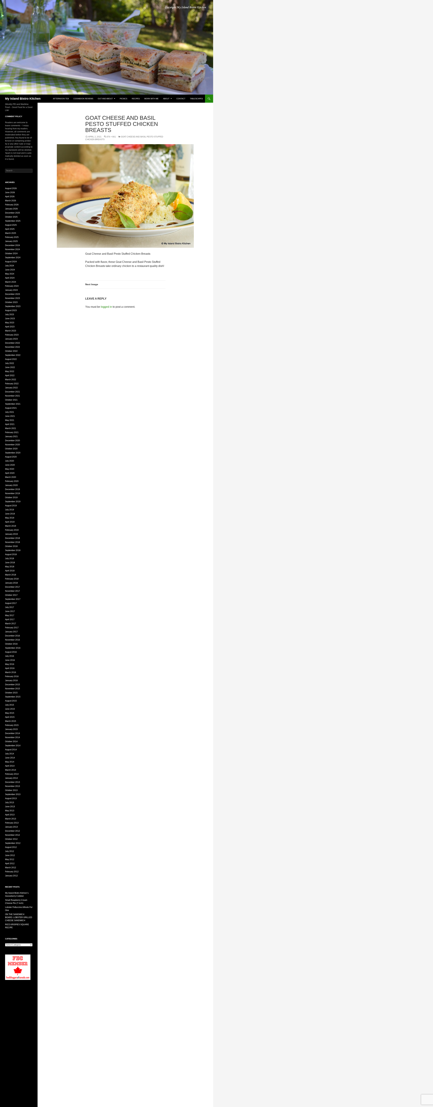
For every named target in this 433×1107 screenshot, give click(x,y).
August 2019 (11, 505)
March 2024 (10, 282)
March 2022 (10, 379)
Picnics (123, 99)
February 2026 (12, 205)
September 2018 (12, 550)
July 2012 (9, 851)
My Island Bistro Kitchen (23, 98)
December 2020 (12, 440)
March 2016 (10, 672)
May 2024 (9, 274)
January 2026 (11, 209)
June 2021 (10, 416)
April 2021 (10, 424)
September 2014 (12, 745)
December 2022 (12, 343)
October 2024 (11, 253)
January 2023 (11, 339)
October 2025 (11, 217)
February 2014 (12, 774)
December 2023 (12, 294)
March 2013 (10, 819)
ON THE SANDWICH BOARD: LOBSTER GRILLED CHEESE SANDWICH (18, 917)
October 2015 (11, 693)
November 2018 (12, 542)
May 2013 (9, 810)
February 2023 (12, 335)
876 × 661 (111, 137)
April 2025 (10, 229)
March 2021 (10, 428)
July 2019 (9, 510)
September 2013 (12, 794)
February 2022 (12, 383)
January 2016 (11, 680)
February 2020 (12, 481)
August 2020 (11, 457)
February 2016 (12, 676)
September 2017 (12, 599)
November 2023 (12, 298)
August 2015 (11, 701)
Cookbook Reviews (83, 99)
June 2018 (10, 562)
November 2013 (12, 786)
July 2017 (9, 607)
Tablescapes (196, 99)
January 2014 (11, 778)
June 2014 (10, 758)
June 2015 (10, 709)
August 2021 (11, 408)
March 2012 (10, 867)
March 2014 (10, 770)
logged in (106, 306)
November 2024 (12, 249)
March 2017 (10, 623)
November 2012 (12, 835)
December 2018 (12, 538)
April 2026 (10, 196)
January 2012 (11, 876)
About (166, 99)
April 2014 (10, 766)
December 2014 (12, 733)
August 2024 (11, 261)
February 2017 (12, 627)
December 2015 (12, 684)
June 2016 (10, 660)
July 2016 (9, 656)
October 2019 (11, 497)
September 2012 (12, 843)
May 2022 (9, 371)
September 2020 (12, 453)
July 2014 (9, 754)
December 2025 (12, 213)
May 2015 (9, 713)
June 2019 (10, 514)
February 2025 (12, 237)
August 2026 (11, 188)
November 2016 (12, 640)
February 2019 (12, 530)
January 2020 (11, 485)
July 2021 (9, 412)
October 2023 (11, 302)
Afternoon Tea (61, 99)
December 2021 (12, 392)
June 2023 (10, 318)
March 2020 (10, 477)
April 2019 (10, 522)
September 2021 (12, 404)
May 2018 (9, 566)
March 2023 (10, 331)
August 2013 (11, 798)
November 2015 (12, 688)
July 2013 (9, 802)
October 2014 (11, 741)
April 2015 (10, 717)
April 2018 (10, 571)
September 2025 (12, 221)
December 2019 (12, 489)
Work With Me (151, 99)
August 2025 (11, 225)
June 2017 (10, 611)
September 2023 (12, 306)
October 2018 (11, 546)
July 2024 (9, 266)
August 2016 (11, 652)
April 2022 (10, 375)
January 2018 (11, 583)
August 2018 (11, 554)
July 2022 (9, 363)
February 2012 (12, 871)
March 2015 (10, 721)
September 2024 (12, 257)
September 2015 (12, 697)
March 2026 (10, 200)
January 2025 (11, 241)
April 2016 (10, 668)
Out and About (105, 99)
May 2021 (9, 420)
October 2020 (11, 449)
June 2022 (10, 367)
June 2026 (10, 192)
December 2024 (12, 245)
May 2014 (9, 762)
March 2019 (10, 526)
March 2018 (10, 575)
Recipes (136, 99)
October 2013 (11, 790)
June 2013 (10, 806)
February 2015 (12, 725)
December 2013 (12, 782)
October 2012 (11, 839)
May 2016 (9, 664)
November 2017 (12, 591)
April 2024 (10, 278)
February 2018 (12, 579)
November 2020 (12, 444)
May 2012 (9, 859)
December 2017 (12, 587)
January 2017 (11, 632)
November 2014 (12, 737)
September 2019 (12, 501)
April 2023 (10, 327)
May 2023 (9, 322)
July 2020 (9, 461)
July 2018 (9, 558)
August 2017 (11, 603)
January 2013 (11, 827)
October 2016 (11, 644)
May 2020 (9, 469)
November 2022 (12, 347)
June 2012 (10, 855)
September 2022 (12, 355)
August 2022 (11, 359)
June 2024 (10, 270)
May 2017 (9, 615)
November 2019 (12, 493)
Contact (180, 99)
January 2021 (11, 436)
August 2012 (11, 847)
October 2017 (11, 595)
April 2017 (10, 619)
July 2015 (9, 705)
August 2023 (11, 310)
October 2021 (11, 400)
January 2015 (11, 729)
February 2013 (12, 823)
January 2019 (11, 534)
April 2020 (10, 473)
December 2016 (12, 636)
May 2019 (9, 518)
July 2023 (9, 314)
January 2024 (11, 290)
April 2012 (10, 863)
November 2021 (12, 396)
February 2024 (12, 286)
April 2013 (10, 815)
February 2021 (12, 432)
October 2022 (11, 351)
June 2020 (10, 465)
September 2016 (12, 648)
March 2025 (10, 233)
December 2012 (12, 831)
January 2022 (11, 388)
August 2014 (11, 749)
